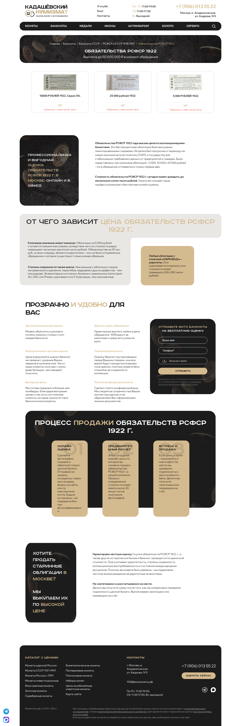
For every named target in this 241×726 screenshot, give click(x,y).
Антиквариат (138, 26)
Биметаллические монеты (83, 665)
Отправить (183, 371)
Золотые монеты (36, 690)
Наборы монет (75, 680)
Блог (100, 11)
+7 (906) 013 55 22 (196, 6)
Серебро (192, 26)
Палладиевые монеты (80, 670)
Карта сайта (73, 694)
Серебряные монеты (38, 695)
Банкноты (58, 26)
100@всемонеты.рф (140, 681)
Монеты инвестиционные (42, 680)
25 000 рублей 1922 (123, 95)
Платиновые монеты (79, 675)
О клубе (102, 6)
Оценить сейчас (198, 675)
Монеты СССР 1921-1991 (40, 670)
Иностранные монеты (39, 685)
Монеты (31, 26)
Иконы (110, 26)
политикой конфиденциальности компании (122, 711)
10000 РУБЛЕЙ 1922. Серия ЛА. (60, 95)
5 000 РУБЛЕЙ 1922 (185, 96)
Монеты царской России (41, 665)
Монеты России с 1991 (39, 675)
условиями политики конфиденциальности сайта (179, 383)
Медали (86, 26)
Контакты (103, 15)
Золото (168, 26)
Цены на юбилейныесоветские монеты (79, 687)
